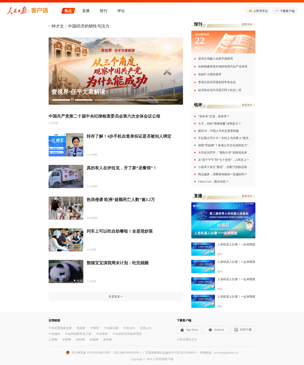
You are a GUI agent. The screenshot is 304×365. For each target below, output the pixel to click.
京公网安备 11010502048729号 (91, 352)
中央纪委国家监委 (60, 328)
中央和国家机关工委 (78, 333)
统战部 (81, 328)
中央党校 (102, 333)
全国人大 (146, 328)
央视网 (94, 339)
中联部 (94, 328)
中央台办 (129, 328)
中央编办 (54, 333)
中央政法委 (111, 328)
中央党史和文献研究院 (127, 333)
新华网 (107, 339)
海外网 (80, 339)
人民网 (53, 339)
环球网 (66, 339)
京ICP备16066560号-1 (127, 352)
